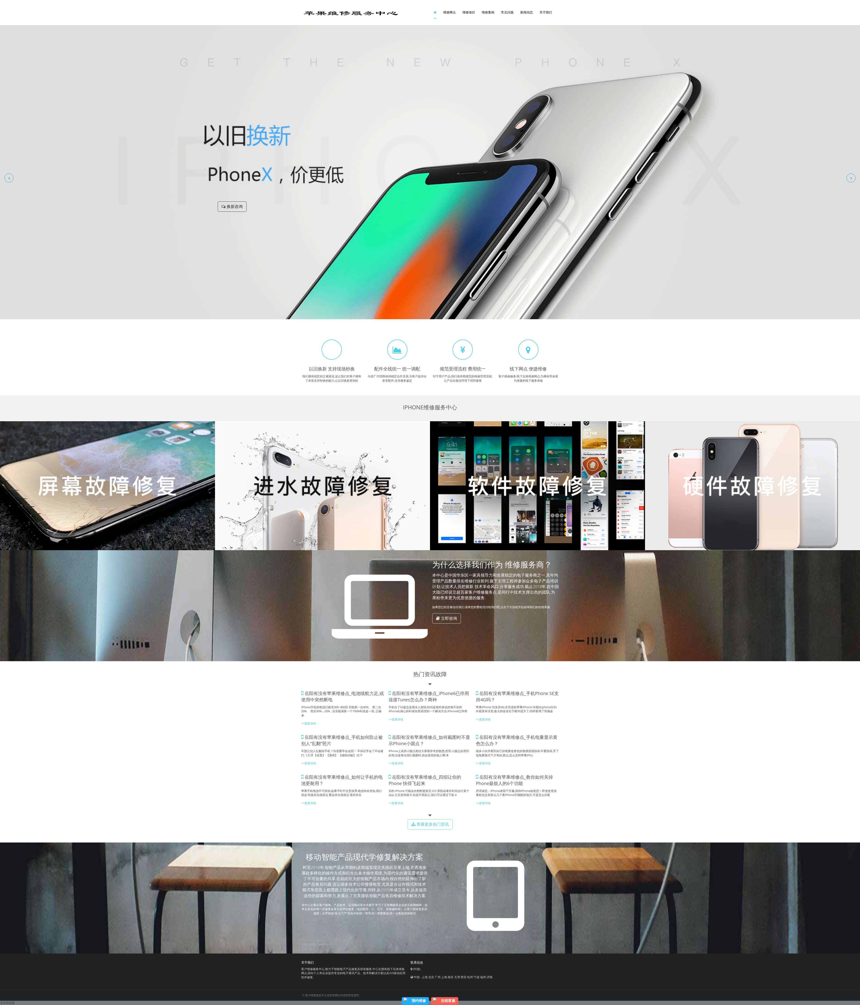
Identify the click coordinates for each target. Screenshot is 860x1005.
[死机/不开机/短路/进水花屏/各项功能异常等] (322, 485)
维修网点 (449, 12)
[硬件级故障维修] (752, 485)
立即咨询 (448, 618)
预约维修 (419, 1000)
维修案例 (488, 12)
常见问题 (507, 12)
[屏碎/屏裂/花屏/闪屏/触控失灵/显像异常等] (107, 485)
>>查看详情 (483, 719)
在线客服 (448, 1000)
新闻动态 (526, 12)
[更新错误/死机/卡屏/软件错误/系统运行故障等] (537, 485)
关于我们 (546, 12)
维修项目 (468, 12)
